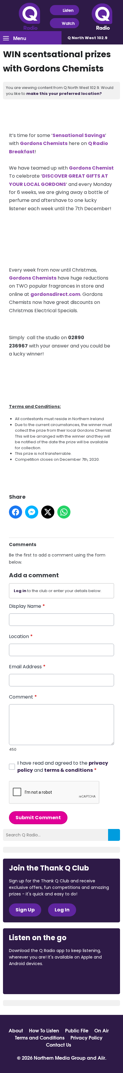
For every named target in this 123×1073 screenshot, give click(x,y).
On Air (101, 1030)
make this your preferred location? (64, 93)
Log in (20, 591)
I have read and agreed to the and (62, 767)
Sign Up (25, 909)
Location (21, 636)
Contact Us (58, 1044)
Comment (23, 696)
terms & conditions (68, 770)
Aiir (101, 1057)
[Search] (114, 835)
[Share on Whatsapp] (63, 512)
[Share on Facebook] (15, 512)
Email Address (27, 666)
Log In (62, 909)
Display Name (27, 606)
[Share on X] (47, 512)
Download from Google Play (82, 980)
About (16, 1030)
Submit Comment (38, 817)
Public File (76, 1030)
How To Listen (44, 1030)
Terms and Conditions (39, 1037)
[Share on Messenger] (31, 512)
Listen (68, 10)
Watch (68, 23)
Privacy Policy (86, 1037)
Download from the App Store (32, 980)
